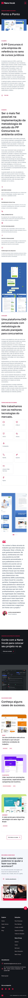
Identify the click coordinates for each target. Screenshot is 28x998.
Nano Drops (18, 954)
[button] (25, 3)
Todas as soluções (19, 933)
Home (3, 921)
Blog (2, 930)
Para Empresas (18, 921)
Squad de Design (19, 930)
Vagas (3, 927)
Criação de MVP (19, 927)
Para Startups (18, 924)
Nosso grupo (4, 975)
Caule (16, 945)
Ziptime (16, 941)
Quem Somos (4, 924)
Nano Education (19, 951)
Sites (14, 10)
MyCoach (17, 948)
